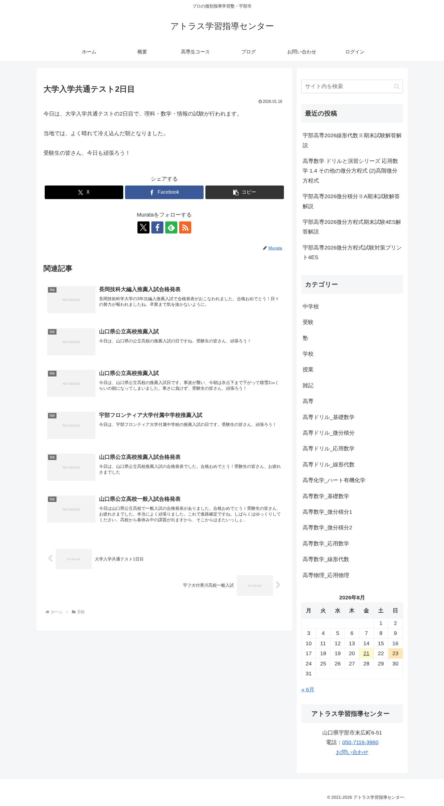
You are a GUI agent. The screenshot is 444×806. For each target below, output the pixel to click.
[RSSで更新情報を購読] (185, 227)
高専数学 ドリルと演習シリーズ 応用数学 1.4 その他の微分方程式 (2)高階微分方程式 (350, 171)
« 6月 (307, 690)
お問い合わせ (352, 752)
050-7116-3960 (360, 742)
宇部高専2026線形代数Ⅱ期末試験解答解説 (352, 140)
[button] (244, 192)
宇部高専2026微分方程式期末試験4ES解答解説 (352, 227)
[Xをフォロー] (143, 227)
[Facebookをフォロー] (157, 227)
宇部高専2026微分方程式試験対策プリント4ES (352, 252)
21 (366, 653)
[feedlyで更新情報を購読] (171, 227)
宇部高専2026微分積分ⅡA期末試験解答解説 (351, 201)
